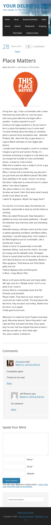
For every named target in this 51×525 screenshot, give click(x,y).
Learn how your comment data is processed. (25, 485)
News (44, 19)
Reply (9, 383)
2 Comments (38, 46)
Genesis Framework (26, 516)
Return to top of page (25, 512)
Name (29, 459)
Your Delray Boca (25, 6)
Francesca (20, 361)
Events (7, 26)
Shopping (42, 26)
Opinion (17, 26)
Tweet (17, 51)
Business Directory (30, 19)
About (16, 19)
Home (7, 19)
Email (29, 466)
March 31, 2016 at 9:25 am (32, 396)
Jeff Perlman (22, 67)
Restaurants (29, 26)
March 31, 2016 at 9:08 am (28, 364)
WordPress (39, 516)
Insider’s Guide (32, 33)
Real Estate (17, 33)
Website (30, 473)
